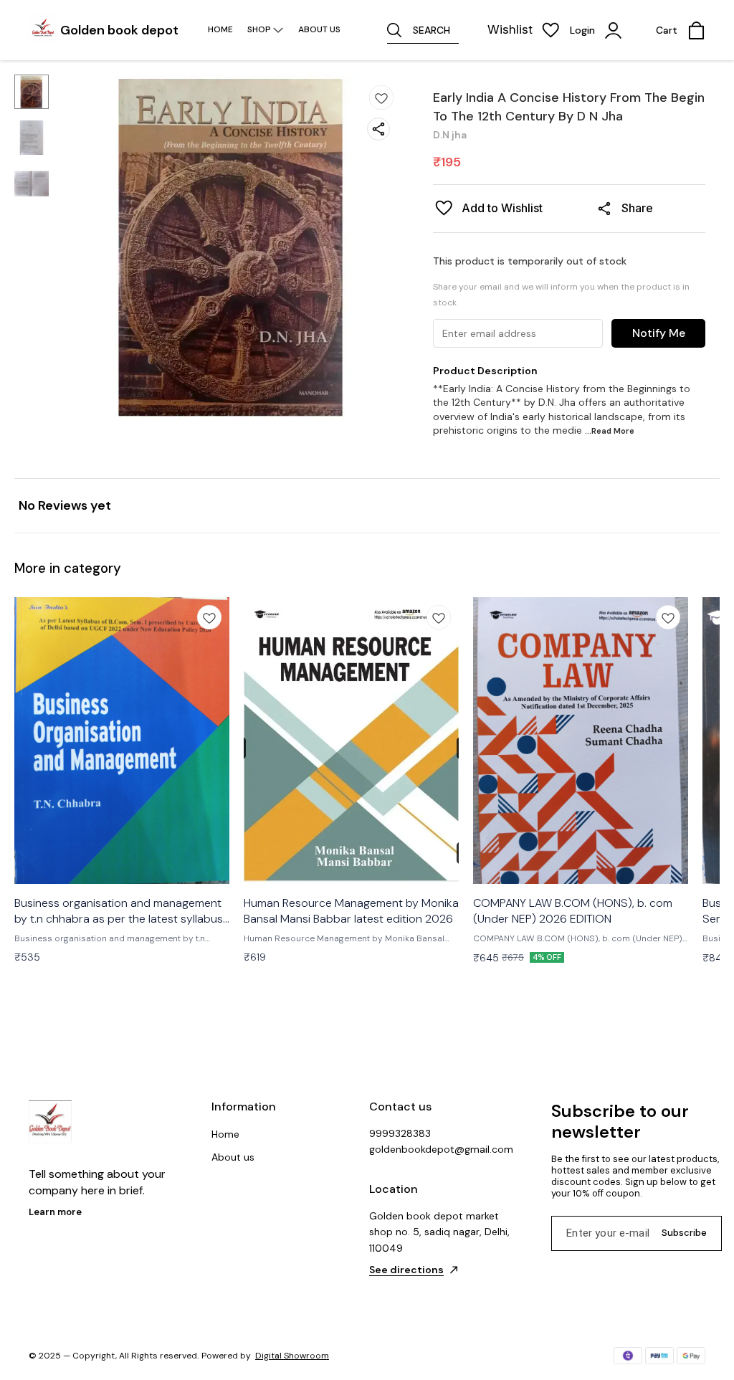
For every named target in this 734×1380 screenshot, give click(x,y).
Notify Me (658, 333)
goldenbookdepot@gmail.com (441, 1149)
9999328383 (400, 1133)
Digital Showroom (292, 1355)
